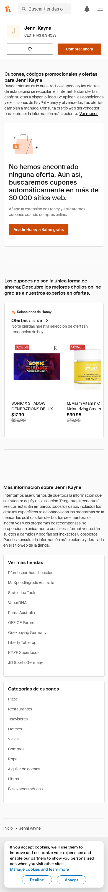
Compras (16, 748)
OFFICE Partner (22, 622)
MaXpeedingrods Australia (31, 582)
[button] (100, 9)
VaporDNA (17, 602)
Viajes (13, 738)
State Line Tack (21, 592)
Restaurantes (20, 709)
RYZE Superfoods (23, 652)
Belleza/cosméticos (25, 788)
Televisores (18, 719)
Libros (13, 778)
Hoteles (15, 729)
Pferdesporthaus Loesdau (30, 572)
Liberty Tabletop (22, 642)
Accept (71, 880)
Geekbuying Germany (27, 632)
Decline (37, 880)
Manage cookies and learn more (39, 869)
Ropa (12, 758)
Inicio (8, 828)
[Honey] (8, 8)
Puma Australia (21, 612)
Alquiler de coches (24, 768)
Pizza (12, 699)
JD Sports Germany (25, 662)
